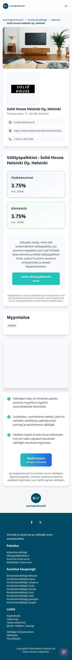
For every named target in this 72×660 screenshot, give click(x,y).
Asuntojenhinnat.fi (13, 19)
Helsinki (55, 19)
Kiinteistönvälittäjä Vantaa (21, 589)
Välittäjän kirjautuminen (20, 631)
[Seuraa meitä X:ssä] (40, 522)
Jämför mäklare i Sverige (20, 625)
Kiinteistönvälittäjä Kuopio (21, 602)
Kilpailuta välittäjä (17, 552)
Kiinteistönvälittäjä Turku (21, 585)
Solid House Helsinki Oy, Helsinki (25, 23)
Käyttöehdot (13, 615)
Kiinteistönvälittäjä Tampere (22, 582)
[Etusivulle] (14, 6)
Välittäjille (12, 635)
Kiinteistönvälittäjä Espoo (21, 579)
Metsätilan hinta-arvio (19, 562)
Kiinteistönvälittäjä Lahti (20, 595)
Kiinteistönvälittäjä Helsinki (22, 575)
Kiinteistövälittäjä (37, 19)
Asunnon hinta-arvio (18, 559)
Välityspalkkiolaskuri (18, 555)
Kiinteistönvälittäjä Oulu (20, 592)
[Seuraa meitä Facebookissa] (32, 522)
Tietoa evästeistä (16, 622)
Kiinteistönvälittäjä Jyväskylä (22, 599)
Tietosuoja (12, 619)
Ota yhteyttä (13, 638)
